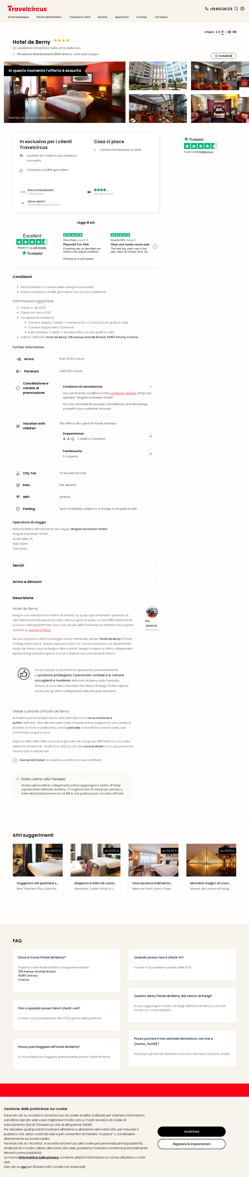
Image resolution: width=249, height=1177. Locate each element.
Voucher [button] (141, 17)
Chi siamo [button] (161, 17)
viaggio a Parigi (39, 630)
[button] (236, 8)
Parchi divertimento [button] (49, 17)
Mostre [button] (102, 17)
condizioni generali (123, 393)
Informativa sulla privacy (39, 1157)
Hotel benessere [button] (18, 17)
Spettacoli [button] (122, 17)
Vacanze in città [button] (79, 17)
